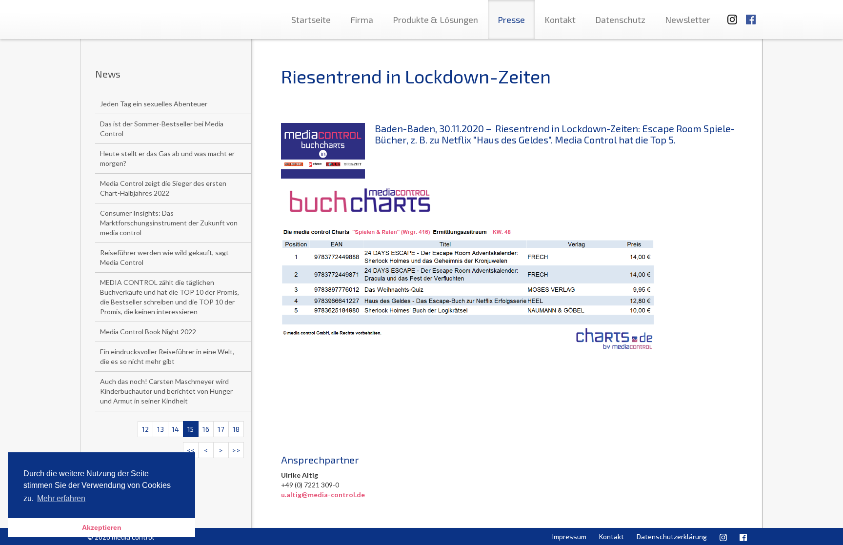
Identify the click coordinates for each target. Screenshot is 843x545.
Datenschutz (620, 19)
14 (175, 429)
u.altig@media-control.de (323, 494)
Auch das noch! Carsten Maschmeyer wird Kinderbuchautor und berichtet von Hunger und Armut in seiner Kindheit (166, 391)
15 (190, 429)
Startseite (311, 19)
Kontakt (560, 19)
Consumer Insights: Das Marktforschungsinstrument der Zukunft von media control (169, 223)
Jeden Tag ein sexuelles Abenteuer (153, 104)
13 (160, 429)
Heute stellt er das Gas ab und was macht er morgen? (167, 158)
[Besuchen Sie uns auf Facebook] (751, 15)
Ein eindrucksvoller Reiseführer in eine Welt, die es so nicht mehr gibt (167, 356)
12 (145, 429)
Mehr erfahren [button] (61, 498)
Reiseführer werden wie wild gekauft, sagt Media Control (164, 257)
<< (191, 450)
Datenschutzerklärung (672, 536)
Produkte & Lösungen (435, 19)
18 (236, 429)
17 (221, 429)
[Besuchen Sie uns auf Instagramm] (729, 15)
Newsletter (687, 19)
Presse (511, 19)
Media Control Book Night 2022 (148, 331)
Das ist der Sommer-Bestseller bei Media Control (161, 129)
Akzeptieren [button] (101, 527)
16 (205, 429)
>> (236, 450)
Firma (361, 19)
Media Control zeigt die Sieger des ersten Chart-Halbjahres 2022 (163, 188)
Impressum (569, 536)
